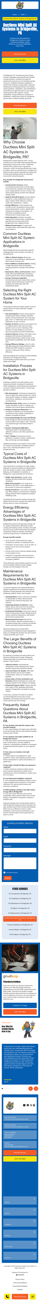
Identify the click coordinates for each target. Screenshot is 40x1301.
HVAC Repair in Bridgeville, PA (20, 934)
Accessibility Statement (20, 1286)
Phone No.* (8, 846)
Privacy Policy (20, 1279)
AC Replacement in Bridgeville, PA (20, 913)
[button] (33, 1297)
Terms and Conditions (20, 1282)
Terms (15, 872)
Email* (6, 836)
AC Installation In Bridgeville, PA (20, 898)
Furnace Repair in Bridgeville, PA (20, 929)
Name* (6, 827)
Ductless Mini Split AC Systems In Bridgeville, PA (20, 919)
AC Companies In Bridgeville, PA (20, 894)
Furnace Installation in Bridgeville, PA (20, 925)
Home (15, 14)
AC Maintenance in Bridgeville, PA (20, 903)
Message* (7, 856)
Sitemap (20, 1289)
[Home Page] (20, 5)
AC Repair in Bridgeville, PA (20, 908)
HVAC (23, 14)
